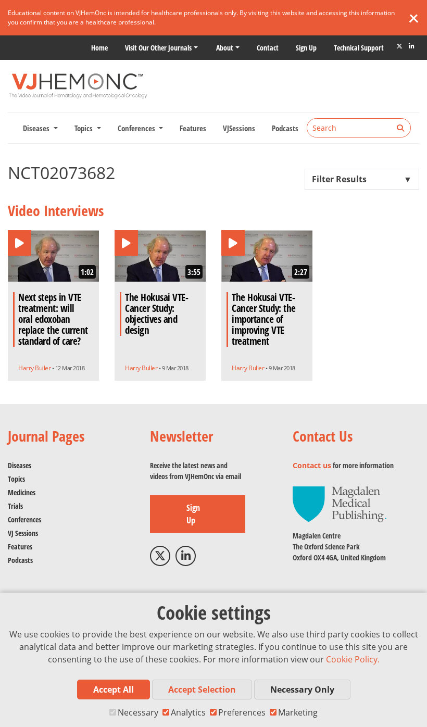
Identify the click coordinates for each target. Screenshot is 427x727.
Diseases (19, 465)
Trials (15, 506)
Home (99, 48)
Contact (268, 48)
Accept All (113, 689)
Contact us (312, 465)
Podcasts (285, 128)
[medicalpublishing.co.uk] (339, 503)
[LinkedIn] (411, 46)
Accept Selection (202, 689)
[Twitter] (399, 46)
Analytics (188, 712)
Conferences (24, 519)
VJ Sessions (23, 533)
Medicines (21, 492)
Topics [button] (84, 128)
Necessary (138, 712)
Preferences (242, 712)
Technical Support (359, 48)
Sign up (306, 48)
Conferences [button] (137, 128)
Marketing (298, 712)
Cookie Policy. (353, 659)
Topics (16, 479)
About (224, 48)
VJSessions (239, 128)
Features (193, 128)
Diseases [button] (37, 128)
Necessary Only (302, 689)
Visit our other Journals (158, 48)
